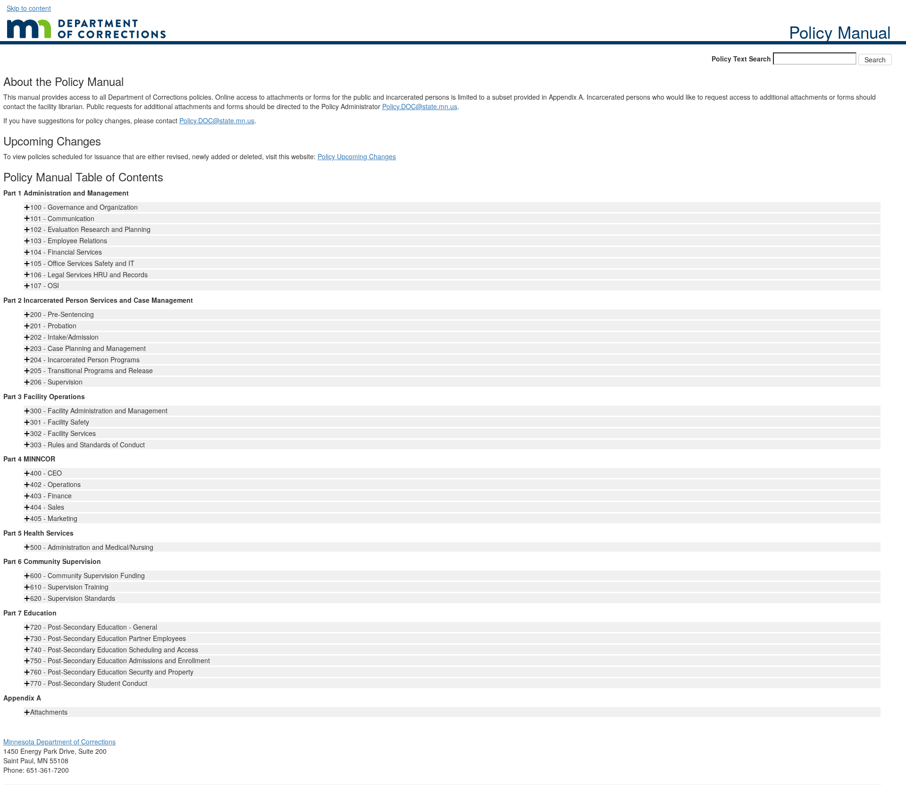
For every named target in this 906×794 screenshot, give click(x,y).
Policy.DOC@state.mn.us (419, 106)
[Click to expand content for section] (27, 207)
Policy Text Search (741, 58)
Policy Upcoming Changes (357, 156)
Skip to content (29, 8)
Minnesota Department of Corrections (59, 741)
